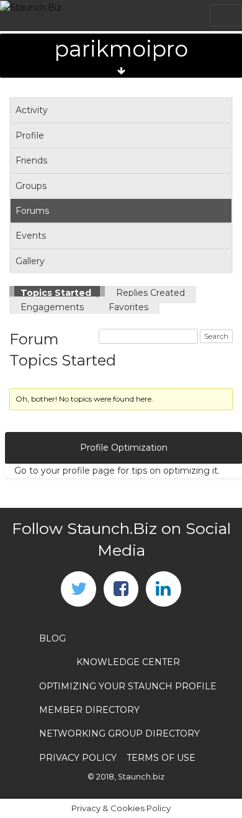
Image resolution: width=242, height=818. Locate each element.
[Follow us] (78, 588)
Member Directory (89, 709)
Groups (31, 185)
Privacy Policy (78, 757)
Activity (32, 110)
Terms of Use (161, 757)
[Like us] (121, 588)
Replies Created (150, 292)
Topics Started (57, 292)
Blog (52, 638)
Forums (32, 210)
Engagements (53, 307)
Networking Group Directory (119, 733)
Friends (31, 160)
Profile (30, 135)
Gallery (30, 261)
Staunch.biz (141, 776)
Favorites (128, 307)
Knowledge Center (128, 662)
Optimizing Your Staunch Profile (128, 686)
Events (31, 235)
